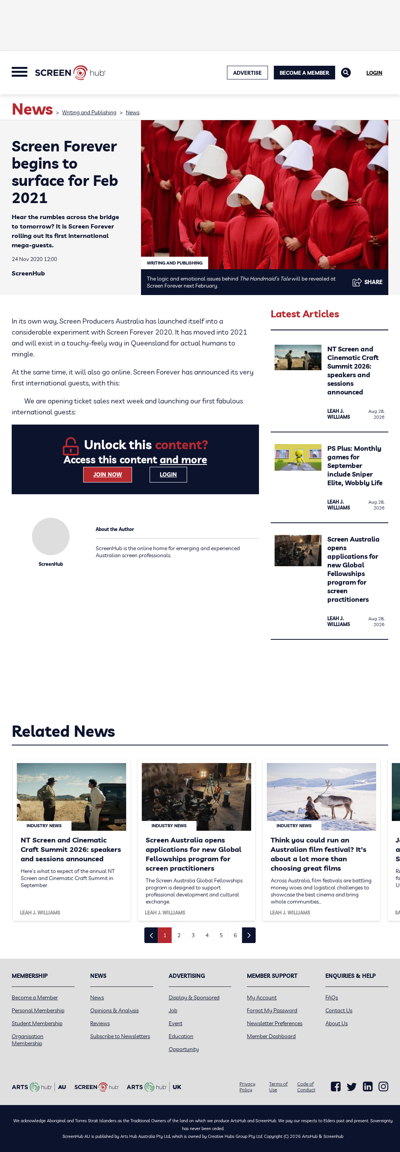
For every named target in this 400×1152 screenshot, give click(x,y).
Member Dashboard (271, 1036)
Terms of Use (278, 1087)
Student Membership (37, 1023)
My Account (262, 997)
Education (181, 1036)
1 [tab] (164, 935)
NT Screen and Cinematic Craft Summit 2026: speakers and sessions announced (353, 370)
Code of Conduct (306, 1087)
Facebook (336, 1087)
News (132, 112)
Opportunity (184, 1049)
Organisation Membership (27, 1040)
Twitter (351, 1087)
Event (175, 1023)
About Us (336, 1023)
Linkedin (368, 1087)
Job (173, 1010)
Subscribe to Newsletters (120, 1036)
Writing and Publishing (89, 112)
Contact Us (338, 1010)
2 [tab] (178, 935)
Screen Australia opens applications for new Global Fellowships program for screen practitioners (353, 569)
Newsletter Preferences (274, 1023)
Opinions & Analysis (114, 1010)
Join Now (107, 474)
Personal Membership (38, 1010)
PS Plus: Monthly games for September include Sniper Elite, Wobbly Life (354, 465)
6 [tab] (235, 935)
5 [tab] (221, 935)
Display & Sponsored (194, 997)
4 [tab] (207, 935)
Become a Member (304, 73)
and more (183, 459)
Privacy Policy (247, 1087)
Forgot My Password (272, 1010)
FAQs (331, 997)
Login (374, 73)
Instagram (383, 1087)
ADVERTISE (247, 73)
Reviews (100, 1023)
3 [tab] (193, 935)
